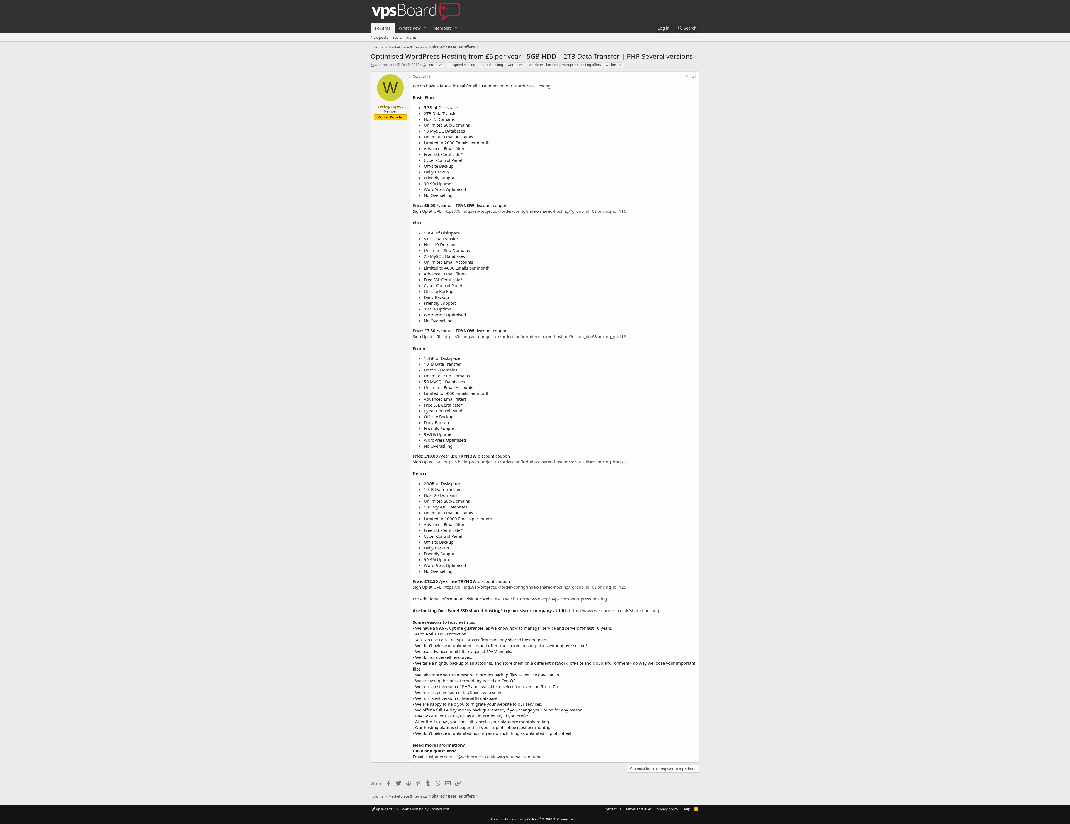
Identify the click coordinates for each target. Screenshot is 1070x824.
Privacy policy (667, 808)
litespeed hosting (462, 64)
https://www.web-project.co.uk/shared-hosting (614, 610)
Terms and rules (639, 808)
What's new (410, 28)
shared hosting (491, 64)
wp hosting (614, 64)
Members (442, 28)
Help (686, 808)
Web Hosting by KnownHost (425, 808)
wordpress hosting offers (581, 64)
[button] (425, 28)
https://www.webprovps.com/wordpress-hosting (560, 599)
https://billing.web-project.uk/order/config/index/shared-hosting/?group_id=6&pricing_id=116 (535, 211)
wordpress (516, 64)
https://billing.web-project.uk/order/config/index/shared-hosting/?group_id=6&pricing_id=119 (535, 336)
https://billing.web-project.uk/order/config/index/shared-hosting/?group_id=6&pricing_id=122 (535, 461)
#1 (694, 76)
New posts (379, 37)
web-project (384, 64)
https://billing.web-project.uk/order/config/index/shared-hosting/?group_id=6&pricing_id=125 (535, 587)
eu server (436, 64)
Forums (382, 28)
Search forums (405, 37)
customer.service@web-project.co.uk (460, 756)
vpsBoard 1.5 (386, 808)
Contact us (612, 808)
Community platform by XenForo (535, 819)
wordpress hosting (543, 64)
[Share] (686, 77)
